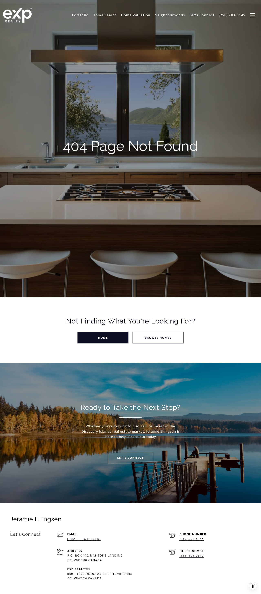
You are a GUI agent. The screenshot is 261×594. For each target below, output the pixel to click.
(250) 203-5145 (191, 539)
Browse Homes (158, 338)
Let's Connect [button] (130, 458)
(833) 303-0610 (191, 556)
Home (103, 338)
